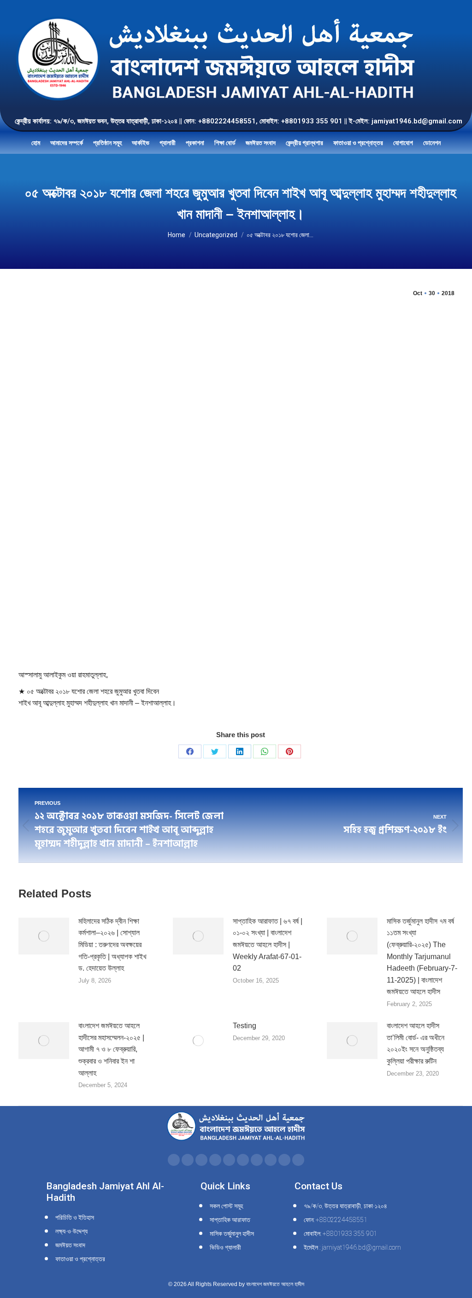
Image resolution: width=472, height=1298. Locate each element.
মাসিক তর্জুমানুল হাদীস (232, 1233)
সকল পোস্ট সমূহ (226, 1206)
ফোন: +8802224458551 (335, 1219)
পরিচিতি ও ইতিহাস (74, 1217)
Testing (244, 1026)
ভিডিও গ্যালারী (225, 1247)
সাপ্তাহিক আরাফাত (230, 1219)
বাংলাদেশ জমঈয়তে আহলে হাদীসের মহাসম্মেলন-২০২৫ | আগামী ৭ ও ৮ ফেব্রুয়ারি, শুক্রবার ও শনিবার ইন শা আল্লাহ (111, 1049)
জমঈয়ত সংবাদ (70, 1245)
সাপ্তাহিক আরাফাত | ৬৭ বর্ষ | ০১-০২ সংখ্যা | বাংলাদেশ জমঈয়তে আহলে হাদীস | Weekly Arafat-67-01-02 (267, 944)
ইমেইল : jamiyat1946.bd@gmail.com (352, 1247)
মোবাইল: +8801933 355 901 (340, 1233)
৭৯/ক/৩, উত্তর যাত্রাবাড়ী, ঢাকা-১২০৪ (345, 1206)
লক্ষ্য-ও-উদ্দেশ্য (71, 1231)
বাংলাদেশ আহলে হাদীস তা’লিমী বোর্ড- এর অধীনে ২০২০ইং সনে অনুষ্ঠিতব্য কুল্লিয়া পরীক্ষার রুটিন (415, 1043)
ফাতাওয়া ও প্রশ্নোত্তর (80, 1259)
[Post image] (43, 936)
